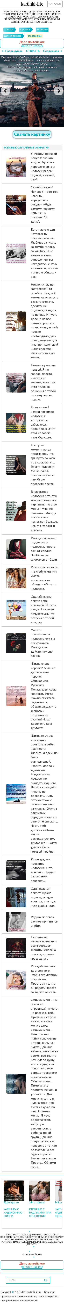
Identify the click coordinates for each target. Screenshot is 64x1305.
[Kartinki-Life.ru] (32, 4)
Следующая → (52, 51)
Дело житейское (32, 46)
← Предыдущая (12, 51)
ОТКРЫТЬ (33, 51)
